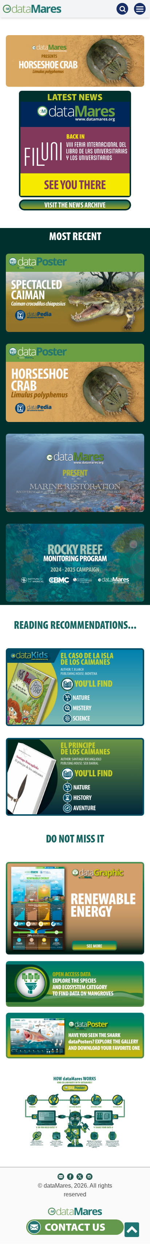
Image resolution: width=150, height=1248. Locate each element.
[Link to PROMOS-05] (75, 563)
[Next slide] (136, 60)
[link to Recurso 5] (75, 1035)
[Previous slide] (13, 60)
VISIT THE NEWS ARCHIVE (75, 205)
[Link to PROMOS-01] (75, 383)
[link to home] (32, 8)
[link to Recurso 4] (75, 987)
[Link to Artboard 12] (75, 473)
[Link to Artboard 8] (75, 293)
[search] (122, 9)
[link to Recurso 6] (75, 908)
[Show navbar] (140, 9)
